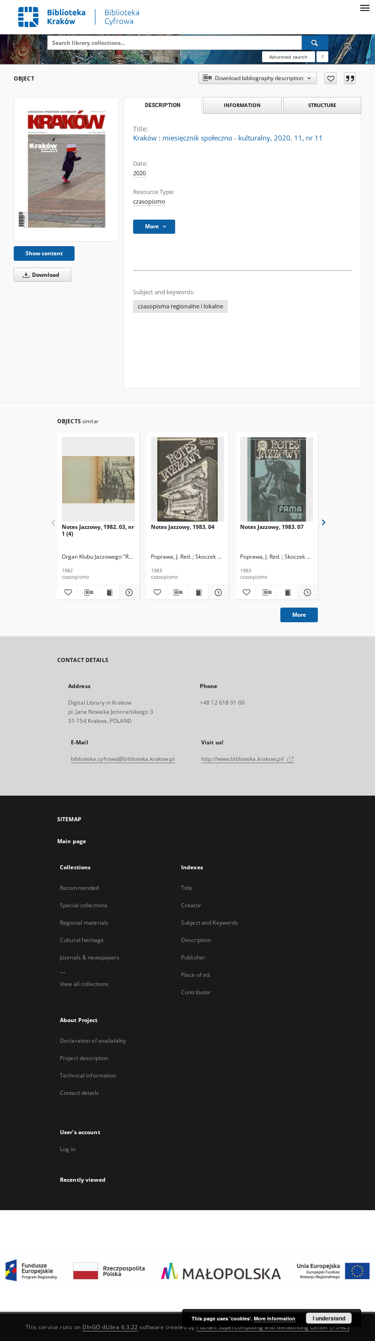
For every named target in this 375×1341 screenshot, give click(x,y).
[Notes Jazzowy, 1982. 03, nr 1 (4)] (98, 479)
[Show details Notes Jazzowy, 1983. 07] (306, 592)
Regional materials (84, 922)
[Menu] (364, 7)
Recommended (79, 888)
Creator (191, 905)
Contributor (196, 992)
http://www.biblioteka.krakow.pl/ (243, 759)
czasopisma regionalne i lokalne (180, 306)
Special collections (83, 905)
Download (45, 275)
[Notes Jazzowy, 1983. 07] (277, 479)
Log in (67, 1149)
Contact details (79, 1093)
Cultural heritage (82, 940)
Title (187, 888)
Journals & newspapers (90, 957)
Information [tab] (242, 105)
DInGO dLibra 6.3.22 (110, 1327)
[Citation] (350, 78)
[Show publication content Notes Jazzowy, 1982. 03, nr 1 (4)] (109, 592)
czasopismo (149, 201)
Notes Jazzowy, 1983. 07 (272, 527)
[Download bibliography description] (88, 592)
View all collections (84, 984)
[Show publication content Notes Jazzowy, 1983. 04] (198, 592)
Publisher (193, 957)
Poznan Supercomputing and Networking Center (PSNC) (272, 1327)
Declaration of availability (93, 1041)
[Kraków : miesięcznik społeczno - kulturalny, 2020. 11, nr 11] (66, 169)
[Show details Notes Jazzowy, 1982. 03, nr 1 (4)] (128, 592)
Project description (84, 1058)
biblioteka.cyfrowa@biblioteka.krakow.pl (123, 759)
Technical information (88, 1075)
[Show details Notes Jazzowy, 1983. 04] (217, 592)
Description (196, 940)
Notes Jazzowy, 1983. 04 (182, 527)
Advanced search (288, 57)
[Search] (315, 42)
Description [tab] (162, 105)
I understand (329, 1318)
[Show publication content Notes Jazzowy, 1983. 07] (287, 592)
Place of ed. (196, 975)
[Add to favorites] (330, 78)
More (299, 615)
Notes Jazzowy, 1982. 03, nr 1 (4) (98, 530)
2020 (139, 173)
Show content (44, 253)
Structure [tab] (322, 105)
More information (274, 1318)
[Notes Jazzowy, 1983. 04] (187, 479)
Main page (71, 841)
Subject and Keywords (209, 922)
